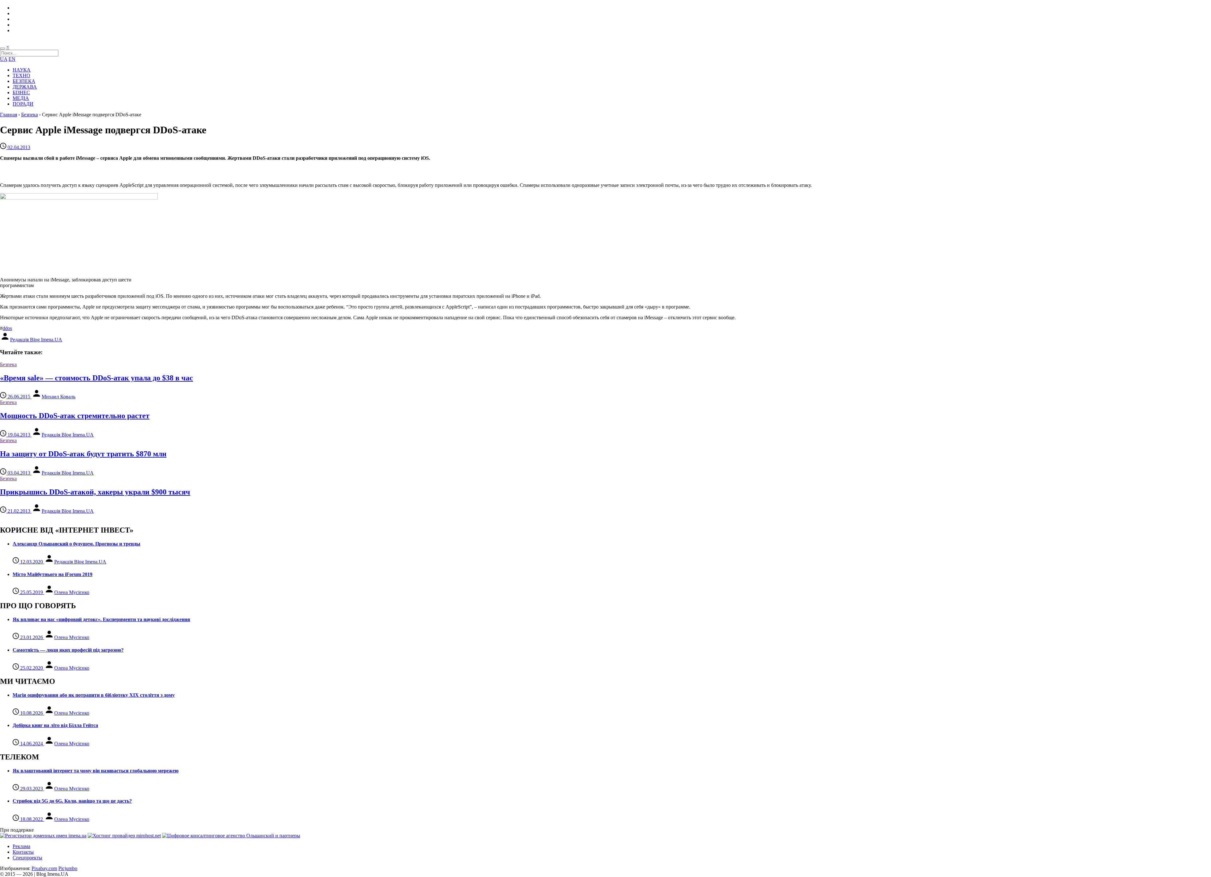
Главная (8, 114)
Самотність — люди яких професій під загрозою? (68, 650)
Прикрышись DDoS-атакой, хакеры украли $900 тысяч (95, 492)
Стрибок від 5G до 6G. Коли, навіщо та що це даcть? (72, 801)
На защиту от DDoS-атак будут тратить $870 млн (83, 454)
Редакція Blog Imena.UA (36, 339)
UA (3, 59)
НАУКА (22, 69)
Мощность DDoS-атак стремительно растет (74, 416)
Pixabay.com (44, 868)
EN (12, 59)
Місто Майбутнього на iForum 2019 (52, 574)
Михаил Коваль (58, 396)
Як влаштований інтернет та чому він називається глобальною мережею (95, 770)
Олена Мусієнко (71, 592)
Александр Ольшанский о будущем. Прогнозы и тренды (76, 543)
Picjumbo (67, 868)
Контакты (23, 852)
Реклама (21, 846)
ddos (7, 328)
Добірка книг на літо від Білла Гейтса (55, 725)
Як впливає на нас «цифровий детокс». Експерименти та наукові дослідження (101, 619)
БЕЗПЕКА (24, 81)
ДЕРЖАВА (25, 86)
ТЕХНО (21, 75)
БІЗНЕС (21, 92)
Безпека (29, 114)
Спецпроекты (27, 857)
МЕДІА (21, 98)
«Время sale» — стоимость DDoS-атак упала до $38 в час (96, 378)
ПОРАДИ (23, 104)
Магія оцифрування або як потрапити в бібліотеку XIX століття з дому (94, 695)
